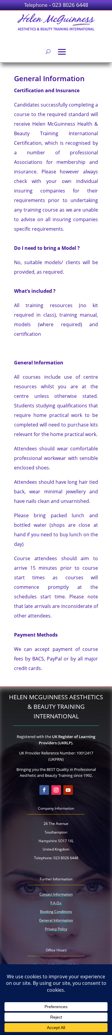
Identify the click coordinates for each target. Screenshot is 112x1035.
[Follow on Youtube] (68, 790)
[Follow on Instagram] (56, 790)
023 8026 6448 (70, 4)
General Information (56, 920)
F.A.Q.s (56, 902)
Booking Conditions (56, 911)
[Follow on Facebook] (44, 790)
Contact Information (56, 894)
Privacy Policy (56, 928)
